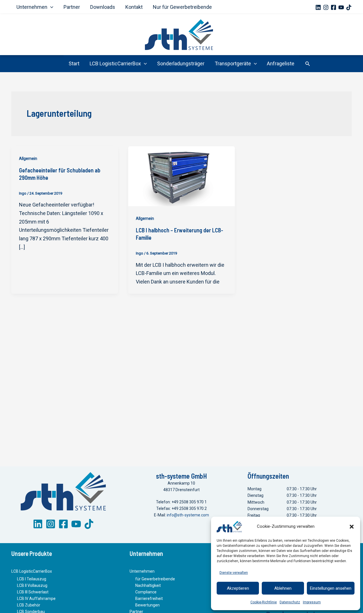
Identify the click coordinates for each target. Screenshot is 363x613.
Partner (72, 7)
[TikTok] (349, 7)
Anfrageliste (280, 63)
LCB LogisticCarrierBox (115, 63)
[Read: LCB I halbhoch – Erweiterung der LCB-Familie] (181, 176)
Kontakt (134, 7)
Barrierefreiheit (149, 598)
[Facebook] (333, 7)
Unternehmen (31, 7)
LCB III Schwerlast (32, 592)
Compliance (146, 592)
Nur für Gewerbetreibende (182, 7)
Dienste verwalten (234, 573)
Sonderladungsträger (180, 63)
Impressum (312, 602)
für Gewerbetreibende (155, 579)
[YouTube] (341, 7)
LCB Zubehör (28, 605)
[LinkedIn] (38, 524)
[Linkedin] (318, 7)
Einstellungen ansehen (330, 588)
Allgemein (28, 158)
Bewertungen (147, 605)
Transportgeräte (233, 63)
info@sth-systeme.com (188, 515)
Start (74, 63)
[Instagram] (326, 7)
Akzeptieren (238, 588)
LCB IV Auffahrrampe (36, 598)
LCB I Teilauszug (31, 579)
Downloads (102, 7)
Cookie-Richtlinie (263, 602)
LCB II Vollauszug (32, 585)
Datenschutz (290, 602)
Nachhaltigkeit (148, 585)
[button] (351, 526)
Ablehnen (283, 588)
